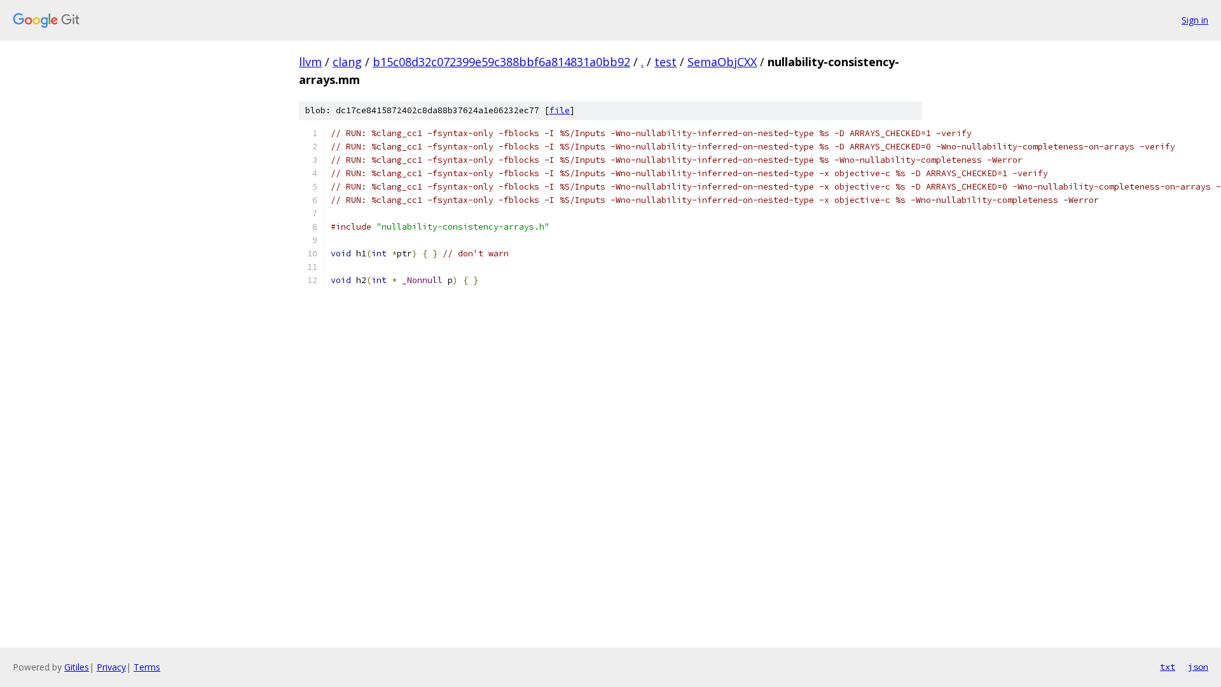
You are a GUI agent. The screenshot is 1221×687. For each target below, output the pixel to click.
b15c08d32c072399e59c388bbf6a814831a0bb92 (501, 61)
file (559, 110)
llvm (310, 61)
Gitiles (76, 667)
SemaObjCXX (722, 61)
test (665, 61)
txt (1167, 666)
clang (347, 61)
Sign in (1195, 20)
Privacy (111, 667)
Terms (147, 667)
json (1198, 666)
